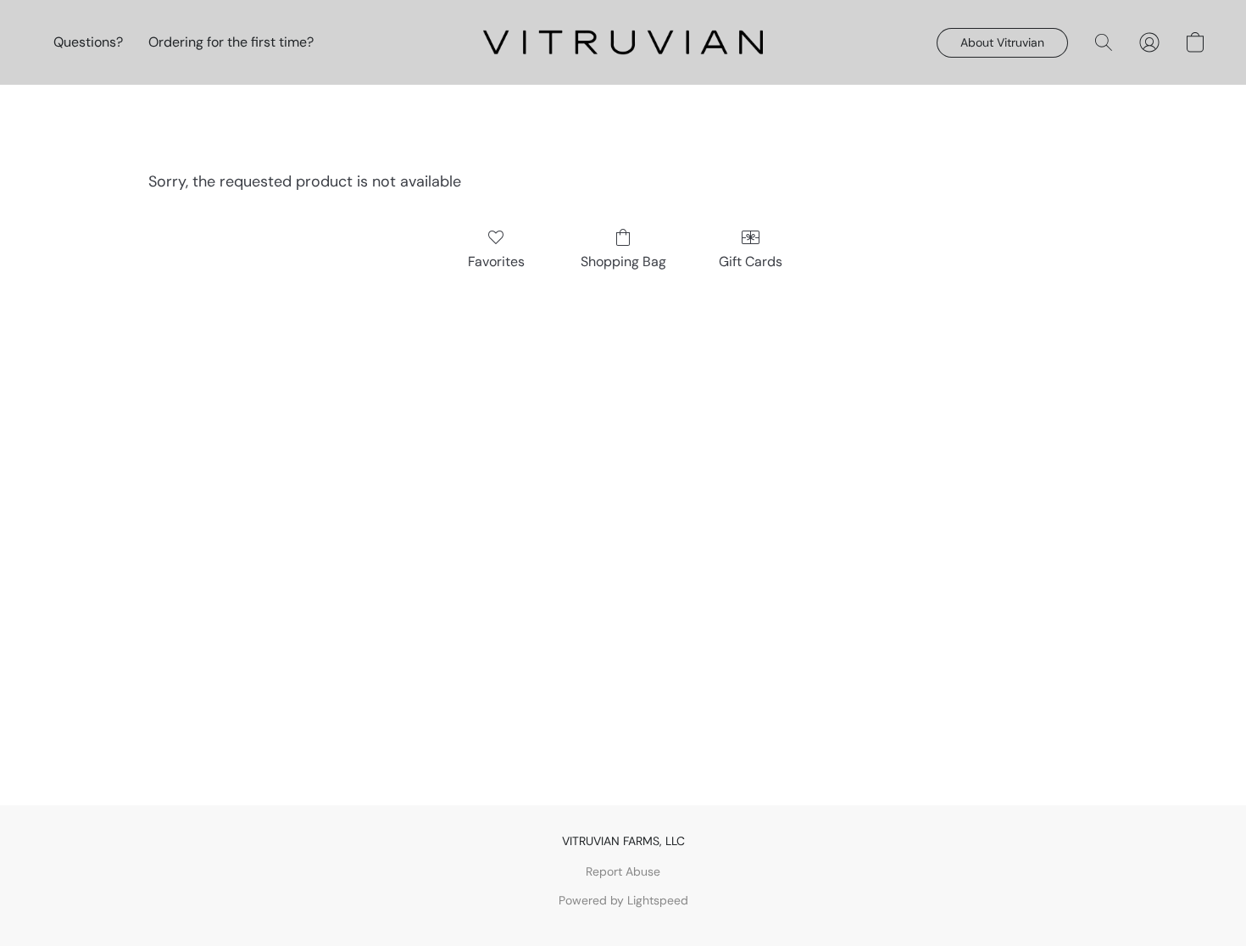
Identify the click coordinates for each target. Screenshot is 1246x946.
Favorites (496, 261)
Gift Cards (750, 261)
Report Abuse (623, 871)
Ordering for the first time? (231, 42)
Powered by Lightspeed (623, 900)
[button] (623, 42)
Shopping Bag (623, 261)
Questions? (88, 42)
